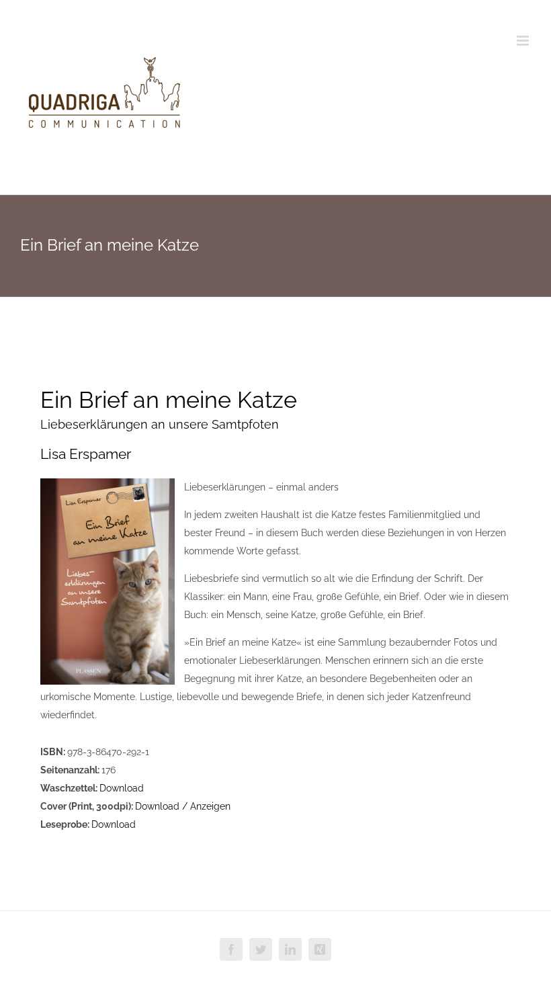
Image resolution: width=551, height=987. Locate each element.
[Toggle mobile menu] (524, 41)
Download (121, 788)
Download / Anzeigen (182, 806)
